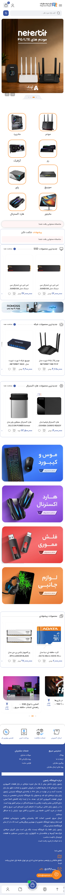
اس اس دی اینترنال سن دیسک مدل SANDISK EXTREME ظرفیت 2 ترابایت (19, 289)
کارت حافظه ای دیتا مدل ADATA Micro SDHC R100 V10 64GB (49, 656)
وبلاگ (61, 755)
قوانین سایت (26, 763)
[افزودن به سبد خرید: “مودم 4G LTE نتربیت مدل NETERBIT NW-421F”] (44, 369)
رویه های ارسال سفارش (55, 767)
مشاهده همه (8, 249)
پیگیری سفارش (58, 763)
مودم (48, 134)
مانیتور (48, 214)
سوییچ (47, 187)
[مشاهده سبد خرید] (6, 5)
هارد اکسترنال (17, 214)
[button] (36, 97)
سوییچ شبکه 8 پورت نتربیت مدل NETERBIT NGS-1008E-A (19, 364)
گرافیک (17, 161)
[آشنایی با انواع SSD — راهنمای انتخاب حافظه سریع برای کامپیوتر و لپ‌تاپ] (21, 688)
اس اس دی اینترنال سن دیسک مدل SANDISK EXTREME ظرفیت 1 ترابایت (49, 289)
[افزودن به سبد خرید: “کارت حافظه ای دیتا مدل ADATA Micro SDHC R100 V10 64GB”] (44, 661)
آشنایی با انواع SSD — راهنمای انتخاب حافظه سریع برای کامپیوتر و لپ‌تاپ (27, 707)
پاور (17, 187)
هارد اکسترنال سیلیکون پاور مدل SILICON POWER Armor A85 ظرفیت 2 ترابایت (19, 426)
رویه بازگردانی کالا (25, 759)
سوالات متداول (26, 755)
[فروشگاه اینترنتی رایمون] (49, 5)
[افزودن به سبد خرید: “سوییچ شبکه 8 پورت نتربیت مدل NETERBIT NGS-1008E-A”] (14, 369)
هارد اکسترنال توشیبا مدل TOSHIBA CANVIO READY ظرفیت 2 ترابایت (49, 426)
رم (48, 161)
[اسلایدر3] (32, 56)
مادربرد (17, 134)
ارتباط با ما (59, 759)
